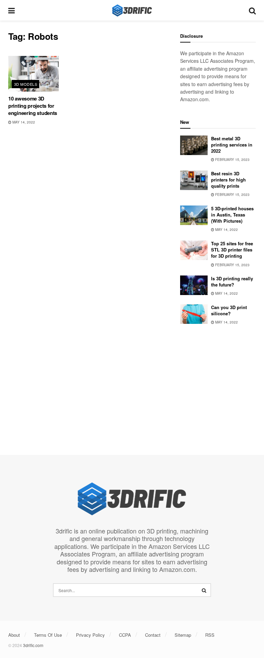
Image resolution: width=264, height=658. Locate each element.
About (14, 635)
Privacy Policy (90, 635)
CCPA (125, 635)
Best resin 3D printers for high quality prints (228, 179)
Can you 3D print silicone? (229, 310)
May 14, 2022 (23, 122)
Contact (153, 635)
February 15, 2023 (232, 159)
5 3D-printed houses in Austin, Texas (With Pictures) (232, 214)
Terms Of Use (48, 635)
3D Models (25, 84)
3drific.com (33, 645)
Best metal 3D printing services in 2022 (231, 144)
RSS (209, 635)
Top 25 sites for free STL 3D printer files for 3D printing (232, 249)
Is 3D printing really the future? (232, 281)
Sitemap (183, 635)
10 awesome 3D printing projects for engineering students (32, 106)
